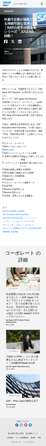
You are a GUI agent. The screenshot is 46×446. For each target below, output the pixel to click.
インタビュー (17, 221)
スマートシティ (9, 225)
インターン (7, 221)
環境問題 (6, 232)
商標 (39, 438)
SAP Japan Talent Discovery (19, 366)
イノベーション (30, 218)
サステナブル (29, 221)
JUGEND (20, 211)
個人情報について (32, 433)
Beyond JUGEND (9, 211)
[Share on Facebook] (5, 42)
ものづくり (7, 228)
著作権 (33, 438)
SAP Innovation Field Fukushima (15, 214)
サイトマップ (16, 442)
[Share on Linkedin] (19, 42)
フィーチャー (9, 49)
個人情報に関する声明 (15, 433)
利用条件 (10, 438)
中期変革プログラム (20, 228)
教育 (39, 228)
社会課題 (14, 232)
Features (8, 11)
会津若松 (33, 228)
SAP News (12, 404)
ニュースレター (28, 442)
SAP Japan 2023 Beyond (13, 218)
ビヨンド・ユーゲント (25, 225)
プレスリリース (14, 395)
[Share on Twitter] (13, 42)
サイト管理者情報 (22, 438)
